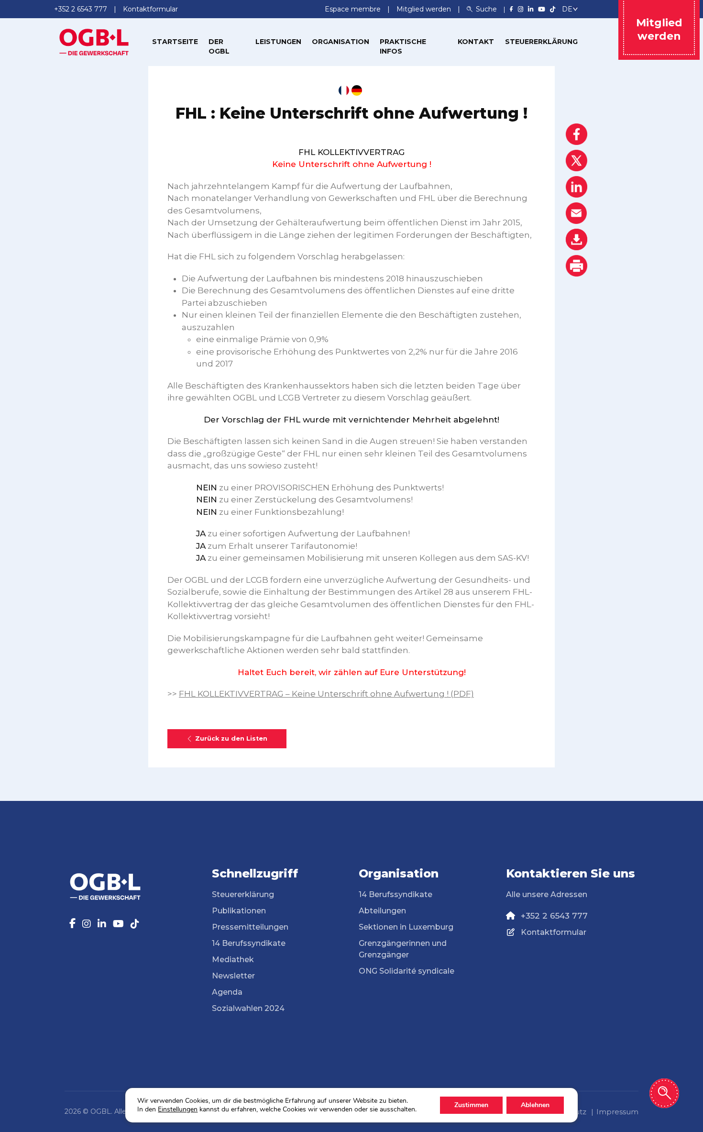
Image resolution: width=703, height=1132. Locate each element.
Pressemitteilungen (250, 927)
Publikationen (239, 910)
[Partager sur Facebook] (576, 134)
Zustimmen (471, 1105)
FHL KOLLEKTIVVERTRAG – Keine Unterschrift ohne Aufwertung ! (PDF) (326, 694)
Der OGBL (219, 46)
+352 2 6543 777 (554, 916)
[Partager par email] (576, 213)
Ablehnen (535, 1105)
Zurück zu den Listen (231, 738)
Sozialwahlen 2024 (248, 1008)
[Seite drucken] (576, 266)
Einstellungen (178, 1109)
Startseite (175, 41)
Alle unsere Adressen (546, 894)
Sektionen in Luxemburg (406, 927)
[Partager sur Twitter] (576, 160)
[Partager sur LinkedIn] (576, 187)
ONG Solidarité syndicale (406, 971)
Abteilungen (382, 910)
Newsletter (233, 975)
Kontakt (476, 41)
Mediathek (233, 959)
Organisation (340, 41)
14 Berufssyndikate (249, 943)
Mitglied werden (424, 9)
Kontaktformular (553, 932)
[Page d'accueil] (94, 41)
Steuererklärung (541, 41)
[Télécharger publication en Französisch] (344, 90)
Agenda (227, 992)
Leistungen (278, 41)
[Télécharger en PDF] (576, 239)
